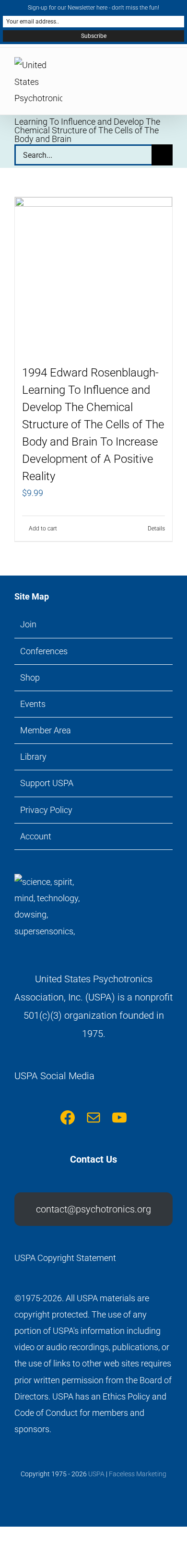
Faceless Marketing (137, 1474)
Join (28, 624)
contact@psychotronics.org (93, 1209)
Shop (30, 677)
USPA (96, 1474)
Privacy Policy (46, 810)
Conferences (44, 651)
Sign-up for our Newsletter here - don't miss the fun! (93, 7)
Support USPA (46, 783)
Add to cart (43, 528)
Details (156, 528)
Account (35, 836)
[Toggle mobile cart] (134, 69)
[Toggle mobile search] (151, 69)
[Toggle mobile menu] (169, 69)
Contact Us (93, 1159)
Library (33, 757)
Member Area (45, 730)
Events (33, 704)
